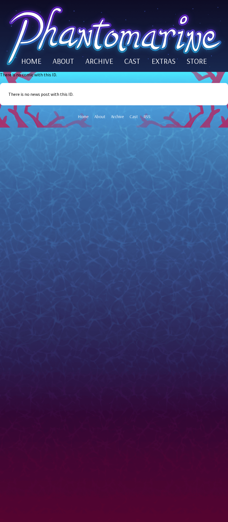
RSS (146, 116)
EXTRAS (163, 61)
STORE (197, 61)
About (99, 116)
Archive (117, 116)
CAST (132, 61)
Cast (134, 116)
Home (83, 116)
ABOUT (63, 61)
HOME (31, 61)
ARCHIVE (99, 61)
